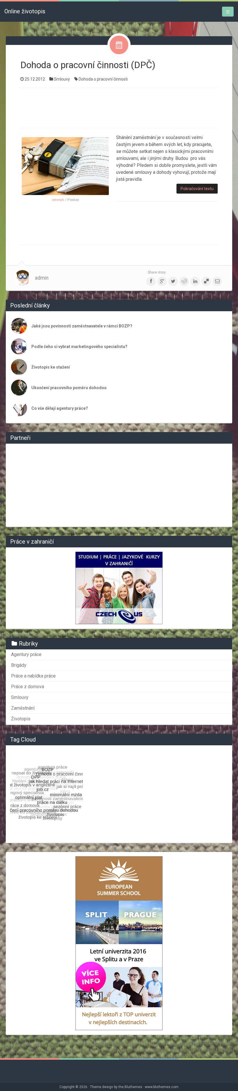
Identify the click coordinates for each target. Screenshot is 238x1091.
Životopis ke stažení (50, 367)
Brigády (18, 665)
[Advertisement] (126, 107)
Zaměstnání (23, 708)
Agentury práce (26, 654)
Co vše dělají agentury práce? (59, 408)
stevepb (58, 200)
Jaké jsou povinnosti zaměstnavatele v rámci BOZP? (81, 326)
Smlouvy (62, 79)
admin (41, 278)
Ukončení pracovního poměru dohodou (69, 387)
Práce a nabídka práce (33, 676)
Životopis (20, 719)
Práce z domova (27, 686)
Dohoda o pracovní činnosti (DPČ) (87, 64)
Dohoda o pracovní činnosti (103, 79)
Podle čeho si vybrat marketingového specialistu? (79, 346)
